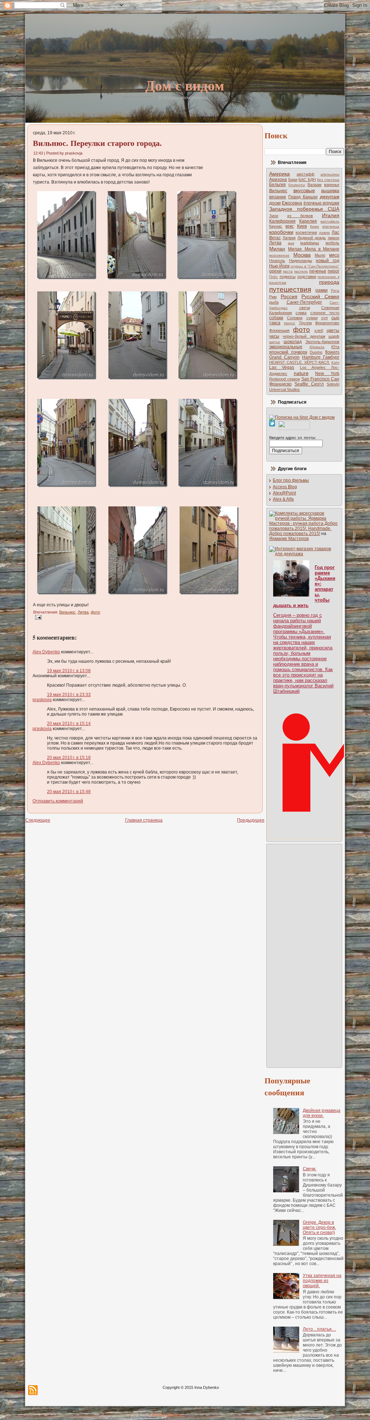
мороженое (279, 255)
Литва (83, 612)
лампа (324, 233)
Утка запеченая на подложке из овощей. (322, 1280)
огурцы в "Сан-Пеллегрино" (315, 266)
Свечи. (310, 1168)
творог (289, 323)
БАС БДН (307, 179)
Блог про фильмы (291, 480)
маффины (309, 243)
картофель (329, 221)
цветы (333, 330)
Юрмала (317, 347)
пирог (333, 271)
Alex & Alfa (283, 499)
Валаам (314, 184)
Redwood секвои (284, 379)
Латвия (289, 238)
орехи (275, 271)
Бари (292, 179)
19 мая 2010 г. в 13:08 (69, 670)
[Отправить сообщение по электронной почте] (37, 617)
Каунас (275, 226)
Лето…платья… (319, 1329)
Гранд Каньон (303, 196)
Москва (302, 255)
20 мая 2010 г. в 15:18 (69, 757)
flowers (332, 352)
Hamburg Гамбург (320, 357)
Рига (335, 290)
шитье (274, 342)
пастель (301, 271)
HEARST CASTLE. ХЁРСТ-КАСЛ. (299, 362)
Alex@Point (284, 493)
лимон (333, 238)
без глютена (328, 180)
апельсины (329, 174)
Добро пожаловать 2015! (294, 533)
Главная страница (144, 820)
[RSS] (33, 1390)
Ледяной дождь (311, 238)
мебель (332, 243)
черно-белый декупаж (304, 336)
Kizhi (335, 363)
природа (329, 282)
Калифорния (282, 221)
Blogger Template (166, 1414)
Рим (273, 297)
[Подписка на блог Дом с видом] (302, 417)
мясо (334, 255)
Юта (335, 347)
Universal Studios (284, 389)
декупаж (329, 196)
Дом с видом (184, 85)
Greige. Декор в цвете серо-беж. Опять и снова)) (319, 1227)
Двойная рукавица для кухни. (321, 1113)
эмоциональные (285, 346)
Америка (279, 174)
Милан (277, 249)
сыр (335, 317)
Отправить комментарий (58, 801)
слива (301, 313)
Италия (330, 215)
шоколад (293, 341)
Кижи (314, 226)
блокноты (296, 185)
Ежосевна (292, 203)
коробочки (281, 232)
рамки (321, 290)
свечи (304, 308)
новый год (327, 260)
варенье (331, 184)
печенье (317, 271)
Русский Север (320, 296)
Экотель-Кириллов (322, 342)
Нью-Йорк (279, 266)
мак (291, 243)
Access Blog (285, 486)
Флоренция (279, 330)
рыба (274, 302)
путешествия (290, 289)
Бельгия (277, 184)
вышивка (330, 190)
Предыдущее (250, 820)
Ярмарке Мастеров (289, 538)
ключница (330, 226)
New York (327, 373)
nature (301, 373)
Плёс (273, 277)
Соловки (294, 318)
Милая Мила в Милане (313, 249)
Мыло (320, 255)
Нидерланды (300, 260)
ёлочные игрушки (321, 203)
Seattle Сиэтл (309, 384)
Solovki (333, 384)
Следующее (37, 820)
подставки (306, 276)
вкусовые (304, 190)
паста (288, 271)
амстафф (305, 174)
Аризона (278, 179)
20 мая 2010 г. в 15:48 (69, 791)
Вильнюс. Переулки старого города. (97, 143)
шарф (333, 336)
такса (274, 322)
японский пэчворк (288, 352)
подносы (288, 276)
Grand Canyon (284, 357)
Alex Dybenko (46, 651)
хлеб (318, 330)
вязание (277, 196)
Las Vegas (281, 367)
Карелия (308, 221)
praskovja (42, 699)
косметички (306, 232)
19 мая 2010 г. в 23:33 (69, 694)
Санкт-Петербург (304, 302)
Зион (273, 216)
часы (274, 336)
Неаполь (277, 260)
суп (324, 318)
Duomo (316, 352)
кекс (289, 226)
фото (95, 612)
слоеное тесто (324, 313)
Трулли (305, 323)
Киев (302, 226)
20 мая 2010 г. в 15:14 (69, 723)
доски (275, 203)
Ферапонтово (327, 323)
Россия (289, 296)
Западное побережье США (304, 209)
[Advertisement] (298, 955)
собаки (276, 317)
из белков (300, 216)
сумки (312, 318)
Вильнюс (67, 612)
